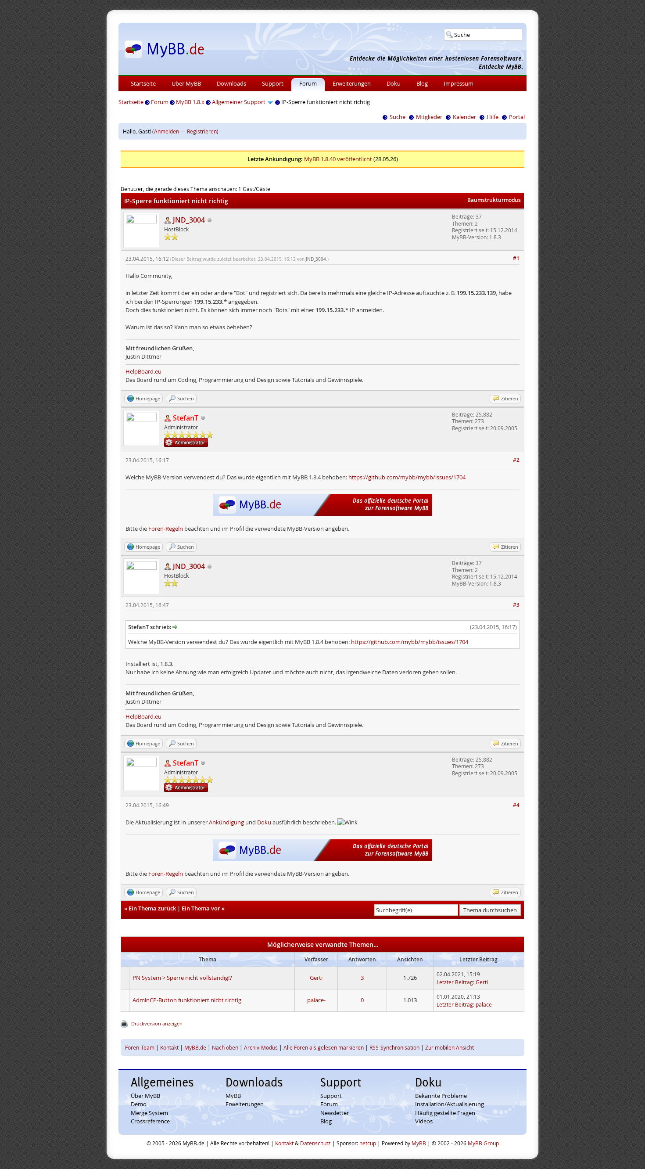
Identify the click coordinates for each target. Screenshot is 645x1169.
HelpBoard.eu (143, 371)
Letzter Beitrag (455, 982)
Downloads (231, 83)
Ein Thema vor (201, 908)
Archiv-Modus (261, 1047)
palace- (316, 1000)
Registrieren (202, 131)
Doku (394, 83)
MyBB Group (483, 1143)
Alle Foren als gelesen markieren (323, 1047)
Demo (139, 1104)
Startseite (143, 83)
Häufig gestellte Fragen (445, 1113)
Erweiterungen (352, 83)
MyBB (233, 1096)
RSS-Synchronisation (394, 1047)
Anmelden (166, 131)
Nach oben (225, 1047)
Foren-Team (139, 1047)
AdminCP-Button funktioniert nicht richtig (187, 1000)
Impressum (458, 83)
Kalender (464, 117)
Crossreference (150, 1121)
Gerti (316, 978)
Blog (422, 83)
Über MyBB (186, 83)
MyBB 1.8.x (190, 102)
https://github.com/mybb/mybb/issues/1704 (407, 477)
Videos (424, 1121)
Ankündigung (226, 822)
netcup (367, 1143)
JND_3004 (316, 259)
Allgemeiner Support (238, 102)
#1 (516, 258)
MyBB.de (195, 1047)
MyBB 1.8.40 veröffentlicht (338, 159)
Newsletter (334, 1113)
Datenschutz (315, 1143)
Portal (517, 117)
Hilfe (492, 117)
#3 (516, 604)
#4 (516, 805)
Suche (397, 117)
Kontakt (169, 1047)
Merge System (149, 1113)
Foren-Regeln (165, 528)
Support (272, 83)
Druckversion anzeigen (157, 1023)
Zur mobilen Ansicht (449, 1047)
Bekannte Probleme (441, 1096)
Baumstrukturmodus (494, 200)
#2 (516, 460)
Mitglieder (429, 117)
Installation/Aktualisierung (449, 1104)
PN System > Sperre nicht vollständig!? (182, 978)
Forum (308, 83)
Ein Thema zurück (152, 908)
